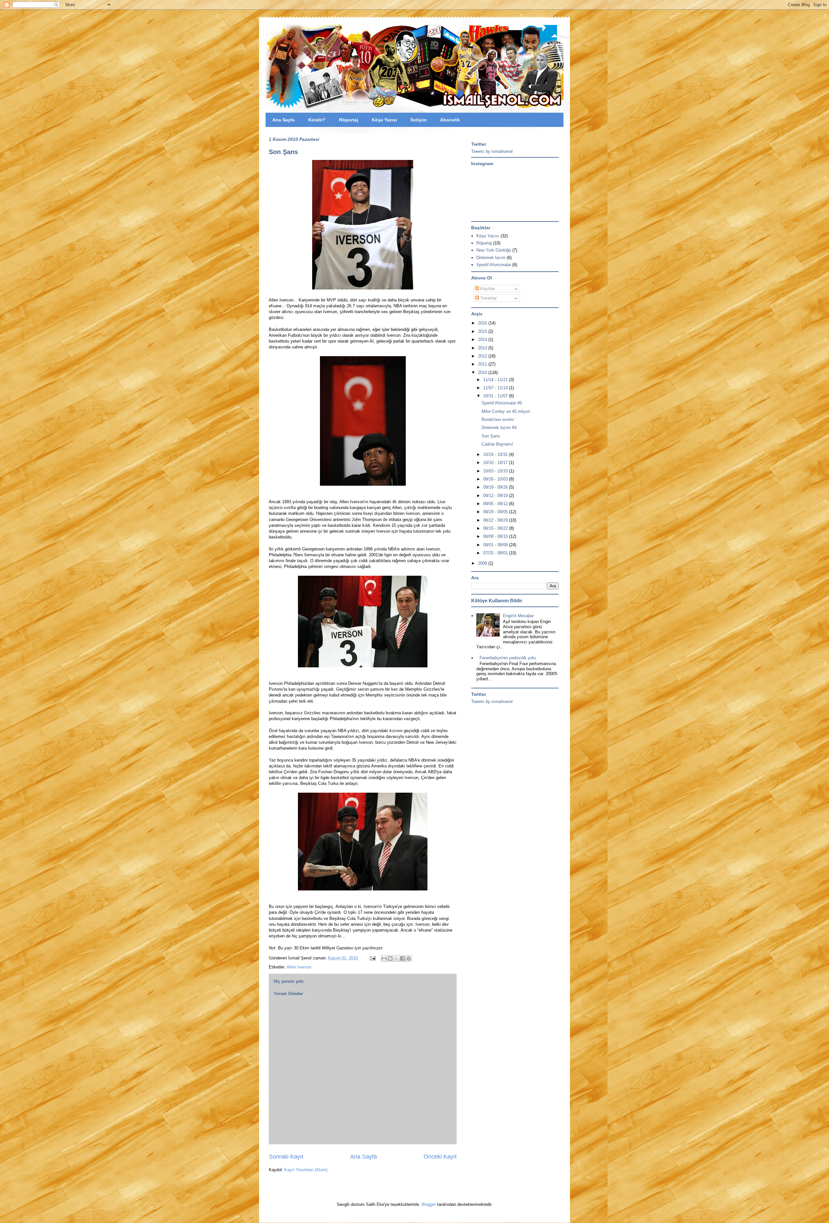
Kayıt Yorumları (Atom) (305, 1169)
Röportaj (348, 119)
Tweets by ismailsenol (492, 151)
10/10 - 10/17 (496, 462)
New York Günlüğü (493, 250)
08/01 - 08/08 (496, 544)
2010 (483, 372)
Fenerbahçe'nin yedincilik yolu (508, 657)
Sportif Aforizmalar (493, 264)
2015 (483, 331)
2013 (483, 347)
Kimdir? (316, 119)
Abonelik (450, 119)
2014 (483, 339)
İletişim (418, 119)
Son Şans (283, 151)
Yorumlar (488, 298)
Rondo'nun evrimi (498, 419)
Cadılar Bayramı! (497, 444)
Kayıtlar (487, 288)
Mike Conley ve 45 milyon (506, 411)
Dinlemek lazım (490, 257)
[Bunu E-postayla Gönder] (384, 958)
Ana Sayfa (283, 119)
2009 (483, 563)
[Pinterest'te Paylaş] (408, 958)
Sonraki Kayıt (286, 1156)
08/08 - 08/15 (496, 536)
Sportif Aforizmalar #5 (502, 403)
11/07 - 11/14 (496, 387)
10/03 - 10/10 (496, 471)
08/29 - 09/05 (496, 511)
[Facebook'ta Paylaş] (402, 958)
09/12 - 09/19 (496, 495)
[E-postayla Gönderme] (372, 958)
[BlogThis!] (390, 958)
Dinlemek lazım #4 (499, 427)
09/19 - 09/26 (496, 487)
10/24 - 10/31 (496, 454)
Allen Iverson (299, 967)
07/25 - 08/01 (496, 552)
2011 (483, 364)
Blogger (429, 1204)
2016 (483, 323)
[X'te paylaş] (396, 958)
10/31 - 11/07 (496, 395)
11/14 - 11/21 (496, 379)
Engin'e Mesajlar (518, 615)
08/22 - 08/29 (496, 520)
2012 (483, 356)
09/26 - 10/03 (496, 479)
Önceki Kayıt (440, 1156)
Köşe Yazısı (384, 119)
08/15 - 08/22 (496, 528)
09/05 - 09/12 (496, 503)
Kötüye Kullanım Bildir (496, 600)
